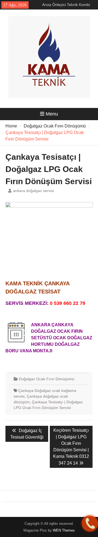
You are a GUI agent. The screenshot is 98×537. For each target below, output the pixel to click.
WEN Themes (64, 530)
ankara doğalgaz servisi (33, 190)
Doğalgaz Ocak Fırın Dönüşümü (46, 379)
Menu (52, 114)
